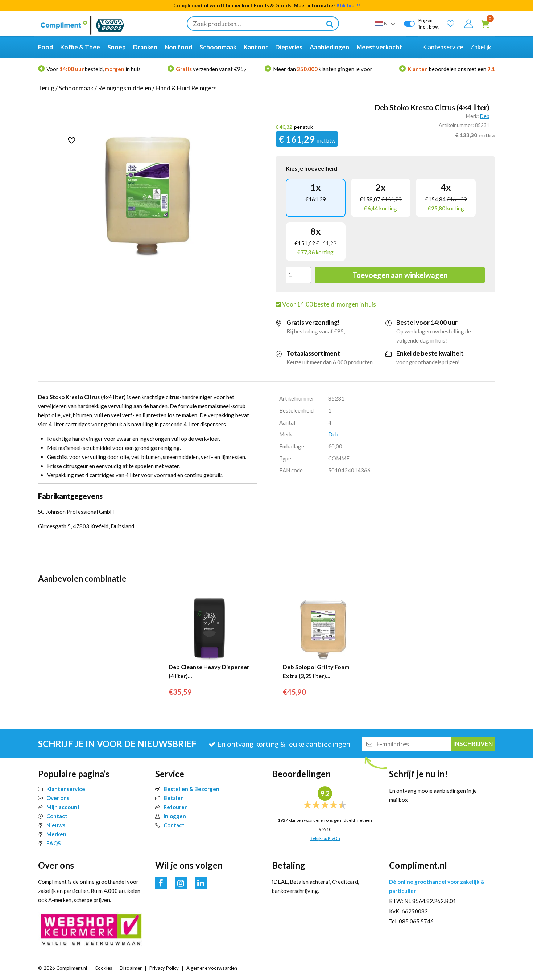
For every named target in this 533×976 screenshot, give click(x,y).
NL (387, 23)
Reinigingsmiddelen (124, 88)
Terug (46, 88)
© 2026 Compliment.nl (62, 968)
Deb (484, 116)
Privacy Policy (164, 968)
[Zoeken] (330, 23)
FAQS (53, 843)
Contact (56, 816)
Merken (56, 834)
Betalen (174, 798)
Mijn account (63, 807)
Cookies (103, 968)
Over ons (57, 798)
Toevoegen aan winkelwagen (399, 275)
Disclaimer (131, 968)
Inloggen (175, 816)
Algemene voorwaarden (211, 968)
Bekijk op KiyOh (325, 838)
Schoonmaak (76, 88)
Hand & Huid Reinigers (186, 88)
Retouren (176, 807)
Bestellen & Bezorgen (191, 789)
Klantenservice (65, 789)
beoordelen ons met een (451, 69)
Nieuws (55, 825)
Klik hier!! (348, 5)
